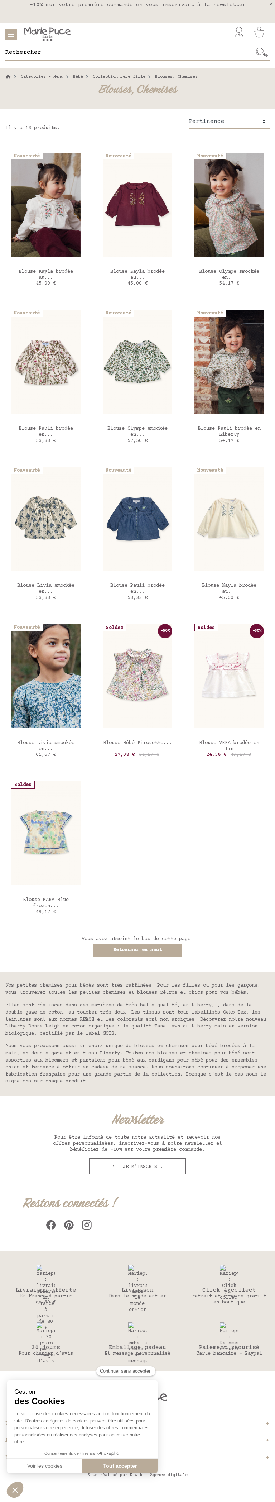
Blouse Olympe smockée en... (229, 275)
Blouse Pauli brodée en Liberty (229, 432)
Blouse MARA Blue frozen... (46, 903)
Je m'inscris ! (141, 1167)
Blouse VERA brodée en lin (229, 746)
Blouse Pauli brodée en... (46, 432)
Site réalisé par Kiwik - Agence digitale (137, 1475)
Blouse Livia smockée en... (45, 589)
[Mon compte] (239, 32)
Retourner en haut (137, 950)
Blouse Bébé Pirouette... (137, 743)
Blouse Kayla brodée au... (46, 275)
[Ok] (262, 52)
